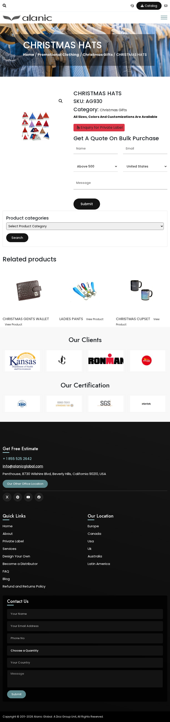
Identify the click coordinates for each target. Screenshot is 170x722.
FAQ (6, 571)
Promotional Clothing (58, 54)
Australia (95, 556)
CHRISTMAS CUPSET (133, 318)
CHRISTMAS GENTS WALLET (26, 318)
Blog (6, 578)
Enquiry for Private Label (101, 127)
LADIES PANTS (71, 318)
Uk (89, 548)
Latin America (99, 563)
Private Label (13, 541)
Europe (93, 526)
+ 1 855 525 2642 (17, 458)
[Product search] (4, 5)
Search (17, 237)
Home (28, 54)
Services (9, 548)
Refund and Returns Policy (24, 586)
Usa (91, 541)
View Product (13, 324)
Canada (94, 533)
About (8, 533)
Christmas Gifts (98, 54)
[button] (61, 101)
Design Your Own (16, 556)
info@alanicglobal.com (23, 466)
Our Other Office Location (25, 484)
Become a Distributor (20, 563)
